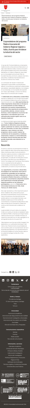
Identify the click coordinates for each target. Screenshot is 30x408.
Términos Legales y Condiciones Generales (15, 364)
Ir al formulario (15, 288)
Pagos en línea (15, 360)
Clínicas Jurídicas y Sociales (15, 351)
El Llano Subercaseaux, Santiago (15, 301)
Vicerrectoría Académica (15, 313)
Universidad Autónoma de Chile (17, 404)
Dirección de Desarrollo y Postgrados (15, 324)
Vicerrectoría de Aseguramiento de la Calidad (15, 315)
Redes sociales (15, 336)
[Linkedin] (3, 280)
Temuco (15, 306)
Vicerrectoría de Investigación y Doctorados (15, 318)
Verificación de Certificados (15, 362)
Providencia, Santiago (15, 299)
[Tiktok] (27, 280)
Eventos (15, 334)
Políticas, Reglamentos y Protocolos (15, 357)
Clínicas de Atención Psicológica (15, 348)
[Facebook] (13, 280)
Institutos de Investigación (15, 353)
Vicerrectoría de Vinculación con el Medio (15, 320)
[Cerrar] (27, 2)
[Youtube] (22, 280)
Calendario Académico (15, 346)
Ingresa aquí (15, 291)
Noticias (8, 13)
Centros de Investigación (15, 355)
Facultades (15, 322)
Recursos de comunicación (15, 339)
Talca (15, 303)
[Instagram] (8, 280)
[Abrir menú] (28, 8)
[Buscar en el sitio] (25, 8)
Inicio (2, 13)
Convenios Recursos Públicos (15, 366)
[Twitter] (17, 280)
